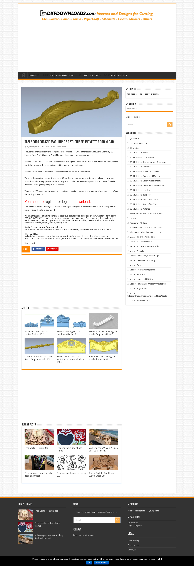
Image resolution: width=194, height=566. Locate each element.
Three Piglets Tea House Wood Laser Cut (102, 474)
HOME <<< (23, 75)
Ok (89, 562)
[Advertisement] (97, 45)
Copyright (132, 550)
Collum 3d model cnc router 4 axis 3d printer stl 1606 (39, 358)
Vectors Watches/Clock (140, 300)
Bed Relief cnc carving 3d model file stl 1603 (102, 358)
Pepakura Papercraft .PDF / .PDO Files (146, 227)
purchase (53, 185)
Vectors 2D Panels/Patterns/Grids (144, 246)
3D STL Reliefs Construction (55, 147)
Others (133, 218)
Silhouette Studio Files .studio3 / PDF (145, 232)
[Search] (169, 124)
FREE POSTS (48, 75)
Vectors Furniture (137, 274)
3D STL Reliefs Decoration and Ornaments (148, 162)
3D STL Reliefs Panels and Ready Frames (147, 185)
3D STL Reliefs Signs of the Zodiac (144, 204)
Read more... (111, 512)
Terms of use (133, 545)
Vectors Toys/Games (139, 288)
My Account (132, 109)
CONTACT (122, 75)
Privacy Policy (133, 540)
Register (136, 117)
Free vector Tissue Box (36, 448)
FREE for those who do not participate (146, 213)
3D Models (134, 148)
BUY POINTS (109, 75)
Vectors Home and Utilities (141, 279)
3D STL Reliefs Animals (139, 153)
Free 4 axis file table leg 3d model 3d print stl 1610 (103, 333)
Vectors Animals (137, 251)
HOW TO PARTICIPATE (65, 75)
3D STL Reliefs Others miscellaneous (145, 181)
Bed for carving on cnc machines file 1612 (68, 333)
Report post (30, 243)
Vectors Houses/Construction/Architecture (148, 284)
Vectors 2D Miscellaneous (141, 242)
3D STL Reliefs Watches (140, 209)
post (74, 206)
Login (128, 117)
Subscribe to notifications (84, 535)
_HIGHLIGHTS (136, 138)
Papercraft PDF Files (138, 223)
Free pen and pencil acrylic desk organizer (38, 474)
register (50, 206)
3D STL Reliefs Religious (140, 195)
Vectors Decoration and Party (142, 260)
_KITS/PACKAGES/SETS (139, 143)
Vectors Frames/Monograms (142, 270)
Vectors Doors (136, 265)
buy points (29, 210)
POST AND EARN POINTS (89, 75)
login (69, 206)
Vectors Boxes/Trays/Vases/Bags (144, 256)
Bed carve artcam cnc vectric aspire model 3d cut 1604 (71, 359)
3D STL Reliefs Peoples (140, 190)
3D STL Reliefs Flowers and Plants (144, 171)
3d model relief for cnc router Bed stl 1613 (36, 333)
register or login (57, 202)
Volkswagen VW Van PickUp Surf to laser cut (103, 449)
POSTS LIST (34, 75)
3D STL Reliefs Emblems (140, 167)
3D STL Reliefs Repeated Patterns (144, 199)
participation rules (35, 194)
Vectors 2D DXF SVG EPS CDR (142, 237)
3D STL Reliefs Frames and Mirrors (145, 176)
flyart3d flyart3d (33, 147)
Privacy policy (101, 562)
